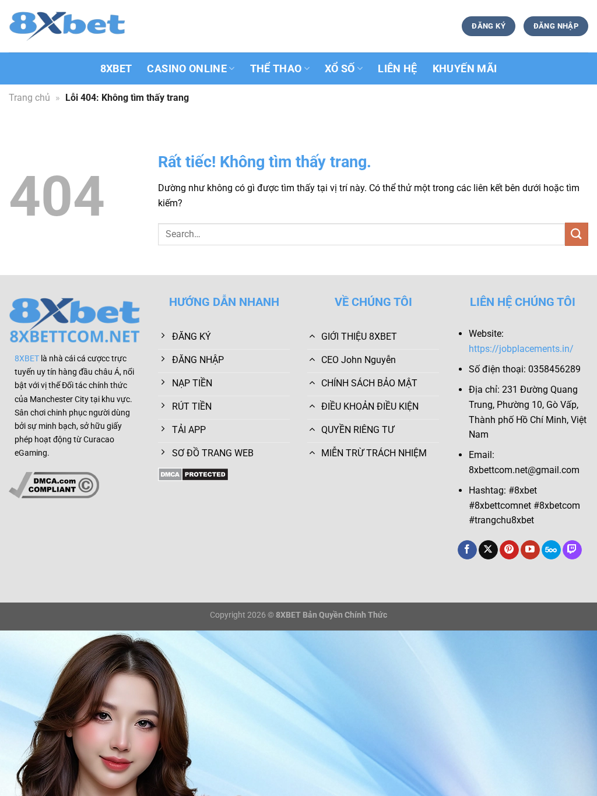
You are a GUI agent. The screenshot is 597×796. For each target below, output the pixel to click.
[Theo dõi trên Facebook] (467, 550)
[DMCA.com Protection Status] (193, 473)
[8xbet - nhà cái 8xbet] (67, 26)
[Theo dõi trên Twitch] (572, 550)
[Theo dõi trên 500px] (551, 550)
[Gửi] (576, 234)
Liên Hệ (397, 69)
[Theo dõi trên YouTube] (530, 550)
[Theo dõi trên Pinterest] (509, 550)
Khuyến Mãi (465, 69)
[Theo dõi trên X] (488, 550)
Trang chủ (29, 97)
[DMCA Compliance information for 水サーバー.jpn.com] (54, 484)
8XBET (116, 69)
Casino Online (187, 69)
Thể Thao (276, 69)
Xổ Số (340, 69)
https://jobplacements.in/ (521, 348)
